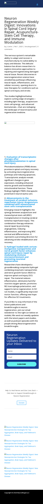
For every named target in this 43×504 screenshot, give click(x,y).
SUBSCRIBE (21, 364)
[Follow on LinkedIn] (15, 499)
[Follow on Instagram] (6, 499)
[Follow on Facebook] (11, 499)
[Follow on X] (20, 499)
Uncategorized (30, 46)
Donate (21, 403)
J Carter (9, 46)
